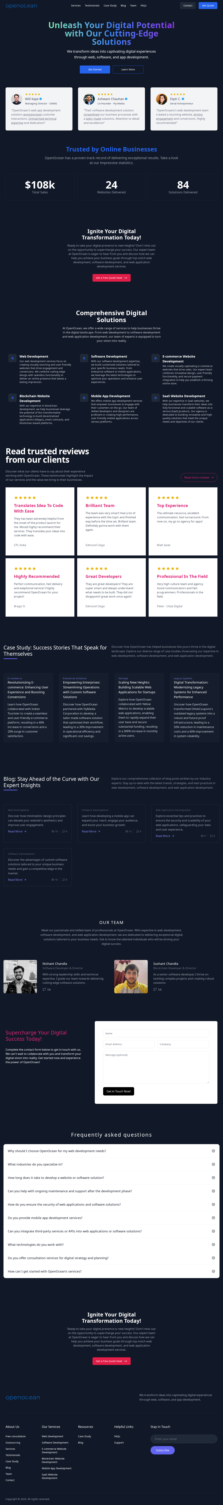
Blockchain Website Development (53, 1460)
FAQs (144, 5)
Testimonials (92, 5)
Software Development (55, 1442)
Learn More (128, 69)
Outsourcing (13, 1442)
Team (133, 5)
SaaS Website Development (49, 1476)
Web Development (52, 1436)
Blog (123, 5)
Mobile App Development (56, 1468)
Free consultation (16, 1436)
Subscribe (162, 1450)
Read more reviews (197, 477)
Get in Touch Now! (119, 1091)
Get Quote (208, 5)
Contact (187, 5)
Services (76, 5)
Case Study (110, 5)
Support (119, 1442)
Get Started (95, 69)
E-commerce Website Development (54, 1450)
